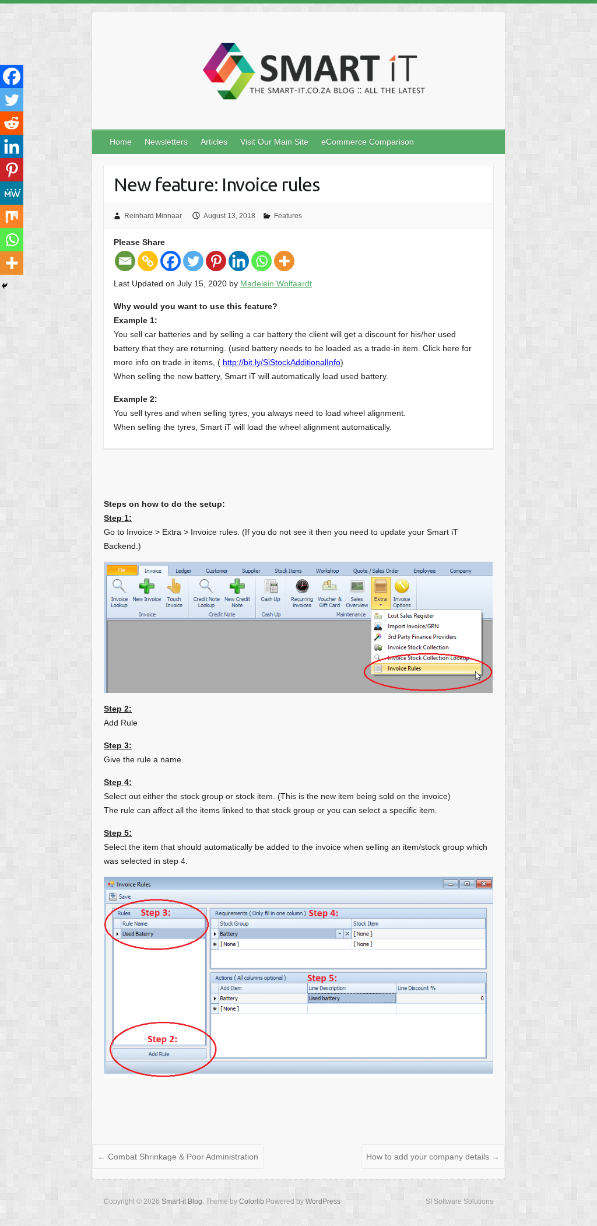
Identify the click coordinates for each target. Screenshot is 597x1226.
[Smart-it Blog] (310, 74)
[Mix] (11, 216)
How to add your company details (433, 1156)
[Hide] (4, 285)
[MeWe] (11, 193)
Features (288, 216)
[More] (284, 261)
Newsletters (166, 141)
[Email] (125, 261)
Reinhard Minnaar (153, 216)
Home (121, 141)
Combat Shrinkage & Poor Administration (177, 1156)
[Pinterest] (216, 261)
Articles (214, 141)
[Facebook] (170, 261)
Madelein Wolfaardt (276, 283)
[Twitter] (193, 261)
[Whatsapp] (261, 261)
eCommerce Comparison (367, 141)
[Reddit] (11, 123)
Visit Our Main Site (274, 141)
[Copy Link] (148, 261)
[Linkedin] (239, 261)
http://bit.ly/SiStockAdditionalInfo (281, 362)
